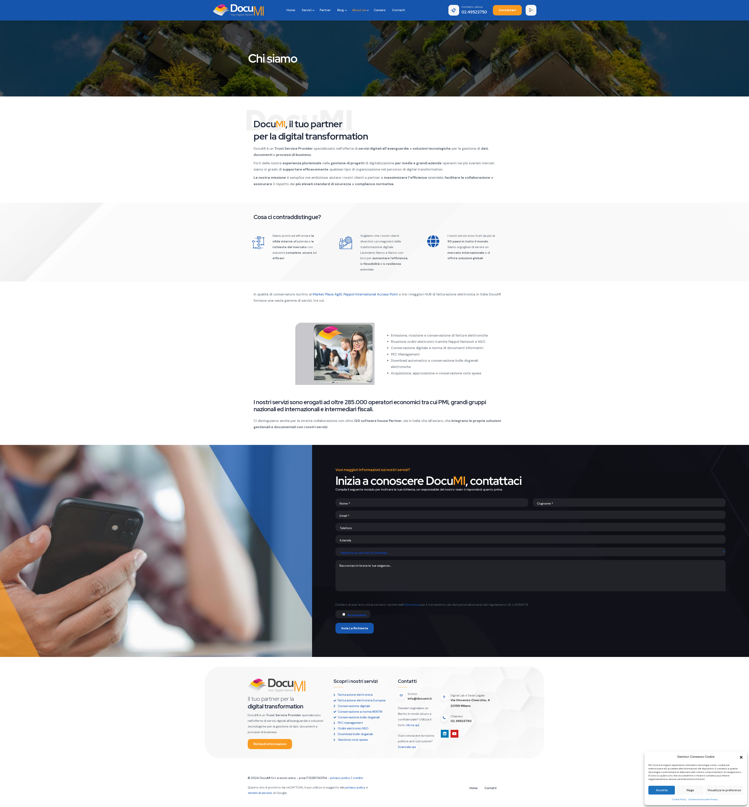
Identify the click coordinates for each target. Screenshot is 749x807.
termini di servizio (260, 793)
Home (291, 10)
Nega (690, 790)
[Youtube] (454, 734)
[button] (741, 757)
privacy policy (340, 778)
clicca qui (412, 725)
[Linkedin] (445, 734)
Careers (379, 10)
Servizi (306, 10)
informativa (412, 605)
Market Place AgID (327, 294)
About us (359, 10)
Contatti (398, 10)
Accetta (661, 790)
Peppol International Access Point (370, 294)
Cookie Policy (679, 799)
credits (358, 778)
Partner (325, 10)
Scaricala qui (407, 747)
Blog (340, 10)
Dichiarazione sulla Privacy (703, 799)
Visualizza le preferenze (724, 790)
